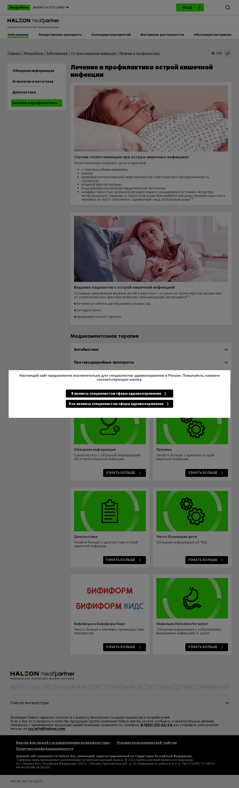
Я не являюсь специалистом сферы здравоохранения (116, 403)
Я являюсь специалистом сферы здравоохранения (116, 393)
